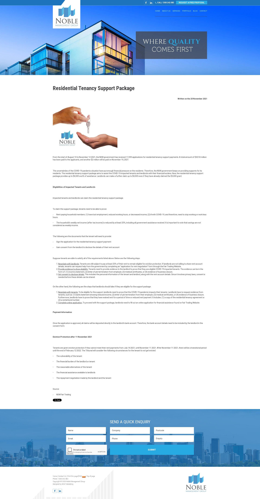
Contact (203, 11)
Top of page (91, 476)
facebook (146, 3)
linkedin (151, 3)
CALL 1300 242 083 (165, 2)
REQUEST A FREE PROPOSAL (191, 2)
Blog (195, 11)
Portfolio (186, 11)
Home (157, 11)
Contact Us (62, 476)
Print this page (72, 476)
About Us (166, 11)
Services (176, 11)
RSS (80, 476)
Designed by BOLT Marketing (63, 484)
